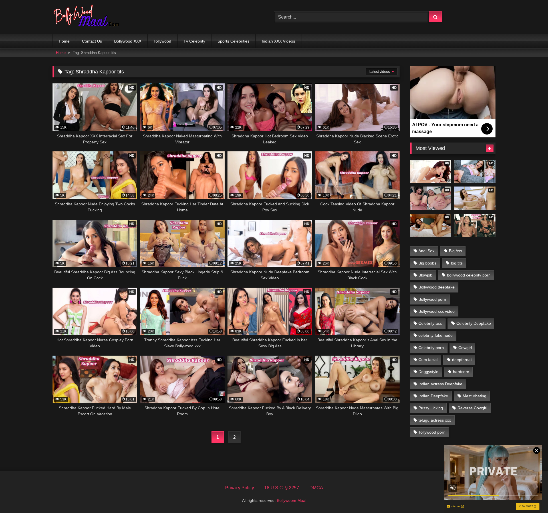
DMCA (316, 487)
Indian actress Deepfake (440, 384)
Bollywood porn (432, 299)
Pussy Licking (430, 408)
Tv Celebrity (194, 41)
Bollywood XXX (127, 41)
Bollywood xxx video (436, 311)
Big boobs (427, 263)
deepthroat (462, 359)
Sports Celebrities (233, 41)
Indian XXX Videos (278, 41)
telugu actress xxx (434, 420)
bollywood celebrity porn (469, 275)
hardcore (461, 371)
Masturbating (474, 396)
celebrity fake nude (435, 335)
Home (64, 41)
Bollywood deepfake (436, 287)
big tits (457, 263)
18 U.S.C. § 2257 (281, 487)
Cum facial (428, 359)
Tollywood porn (432, 432)
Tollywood (162, 41)
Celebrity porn (431, 347)
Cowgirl (465, 347)
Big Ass (455, 251)
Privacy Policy (239, 487)
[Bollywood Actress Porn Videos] (88, 17)
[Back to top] (530, 496)
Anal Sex (426, 251)
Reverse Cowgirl (472, 408)
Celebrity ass (430, 323)
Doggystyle (428, 371)
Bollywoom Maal (291, 500)
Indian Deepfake (433, 396)
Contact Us (92, 41)
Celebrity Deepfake (473, 323)
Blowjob (425, 275)
